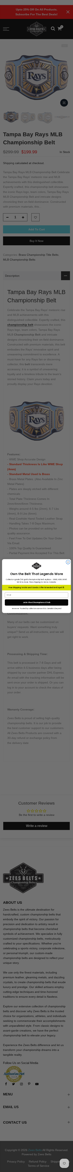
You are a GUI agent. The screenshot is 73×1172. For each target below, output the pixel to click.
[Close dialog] (68, 562)
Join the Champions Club (36, 602)
